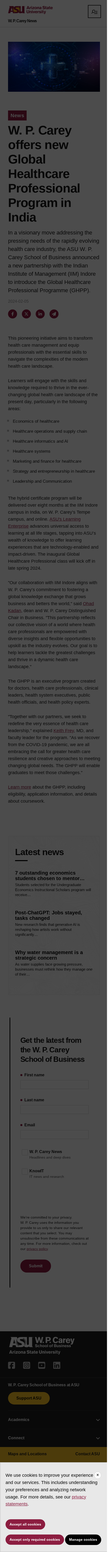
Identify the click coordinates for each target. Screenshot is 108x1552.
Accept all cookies (25, 1524)
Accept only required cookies (35, 1540)
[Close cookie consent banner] (97, 1475)
